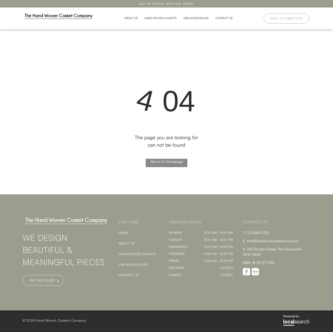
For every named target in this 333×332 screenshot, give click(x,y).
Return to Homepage (166, 161)
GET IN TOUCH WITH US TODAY (166, 4)
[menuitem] (131, 18)
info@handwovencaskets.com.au (272, 241)
